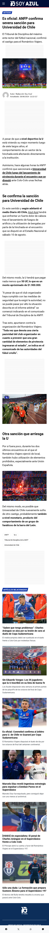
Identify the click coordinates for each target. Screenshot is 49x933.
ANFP (6, 535)
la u (15, 535)
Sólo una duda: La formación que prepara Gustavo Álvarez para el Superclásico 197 (24, 889)
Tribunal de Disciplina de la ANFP (16, 540)
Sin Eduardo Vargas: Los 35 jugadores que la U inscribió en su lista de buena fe (23, 681)
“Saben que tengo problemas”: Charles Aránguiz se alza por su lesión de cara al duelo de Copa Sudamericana (23, 630)
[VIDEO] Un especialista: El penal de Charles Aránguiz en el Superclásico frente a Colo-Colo (21, 838)
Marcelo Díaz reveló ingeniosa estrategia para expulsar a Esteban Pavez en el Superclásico (24, 786)
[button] (3, 4)
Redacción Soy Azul (24, 93)
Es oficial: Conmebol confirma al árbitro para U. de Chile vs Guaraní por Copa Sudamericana (23, 734)
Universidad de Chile (11, 545)
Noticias (7, 13)
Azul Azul (33, 212)
